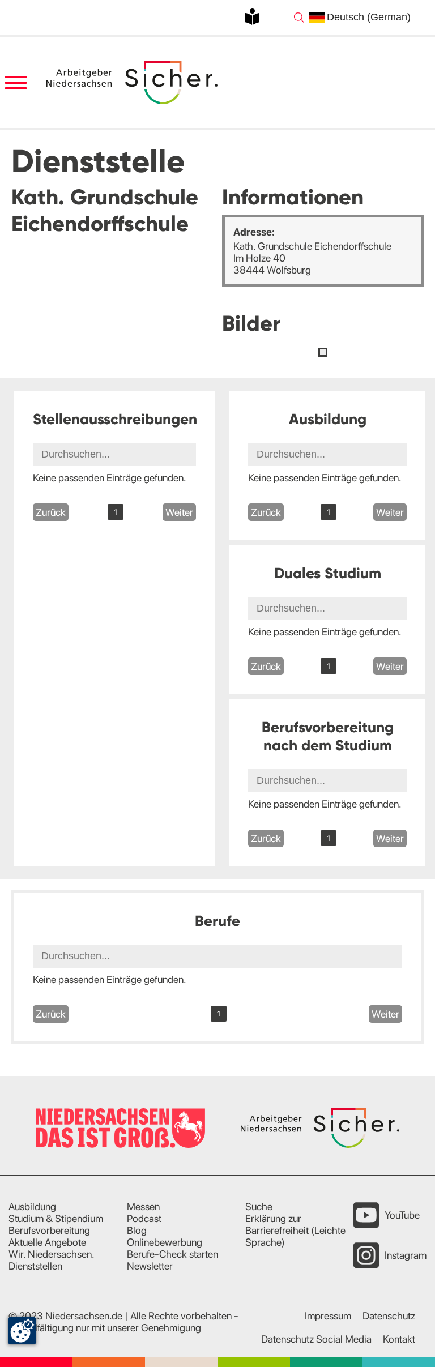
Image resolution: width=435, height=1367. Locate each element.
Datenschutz (388, 1316)
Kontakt (399, 1339)
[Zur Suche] (299, 17)
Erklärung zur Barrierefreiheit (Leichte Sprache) (295, 1230)
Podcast (144, 1218)
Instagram (406, 1255)
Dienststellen (35, 1266)
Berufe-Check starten (172, 1254)
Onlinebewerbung (164, 1242)
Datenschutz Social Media (316, 1339)
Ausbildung (32, 1206)
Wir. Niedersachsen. (51, 1254)
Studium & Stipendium (55, 1218)
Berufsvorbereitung (49, 1230)
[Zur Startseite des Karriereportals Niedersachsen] (132, 82)
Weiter (179, 512)
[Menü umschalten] (15, 83)
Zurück (51, 512)
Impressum (328, 1316)
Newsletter (150, 1266)
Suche (258, 1206)
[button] (322, 352)
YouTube (402, 1215)
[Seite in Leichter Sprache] (252, 16)
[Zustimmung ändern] (22, 1330)
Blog (137, 1230)
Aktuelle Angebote (47, 1242)
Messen (143, 1206)
